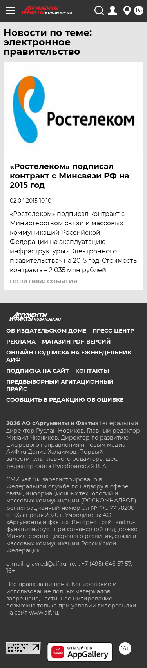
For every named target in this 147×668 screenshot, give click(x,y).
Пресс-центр (113, 330)
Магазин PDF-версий (76, 341)
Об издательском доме (46, 330)
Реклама (21, 341)
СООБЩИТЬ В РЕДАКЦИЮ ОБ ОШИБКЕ (64, 399)
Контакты (92, 370)
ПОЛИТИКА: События (43, 281)
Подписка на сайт (37, 370)
